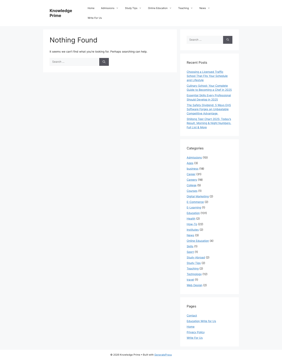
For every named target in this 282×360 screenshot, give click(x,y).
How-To (192, 224)
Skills (190, 246)
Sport (190, 252)
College (191, 185)
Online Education (158, 8)
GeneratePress (163, 354)
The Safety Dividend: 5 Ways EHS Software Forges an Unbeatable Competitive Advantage (209, 109)
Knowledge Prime (61, 13)
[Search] (104, 62)
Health (191, 218)
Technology (194, 274)
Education (193, 213)
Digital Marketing (198, 196)
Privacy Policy (196, 332)
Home (91, 8)
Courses (192, 190)
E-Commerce (195, 202)
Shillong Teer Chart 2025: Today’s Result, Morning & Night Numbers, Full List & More (209, 123)
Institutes (193, 229)
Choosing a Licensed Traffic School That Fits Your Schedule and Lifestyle (207, 76)
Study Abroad (196, 257)
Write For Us (95, 17)
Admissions (107, 8)
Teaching (183, 8)
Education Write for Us (201, 321)
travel (190, 279)
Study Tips (131, 8)
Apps (190, 163)
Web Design (194, 285)
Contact (192, 315)
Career (191, 174)
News (202, 8)
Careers (192, 179)
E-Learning (194, 207)
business (192, 168)
